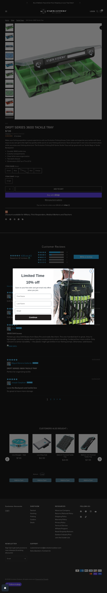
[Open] (5, 587)
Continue (33, 317)
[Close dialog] (91, 271)
